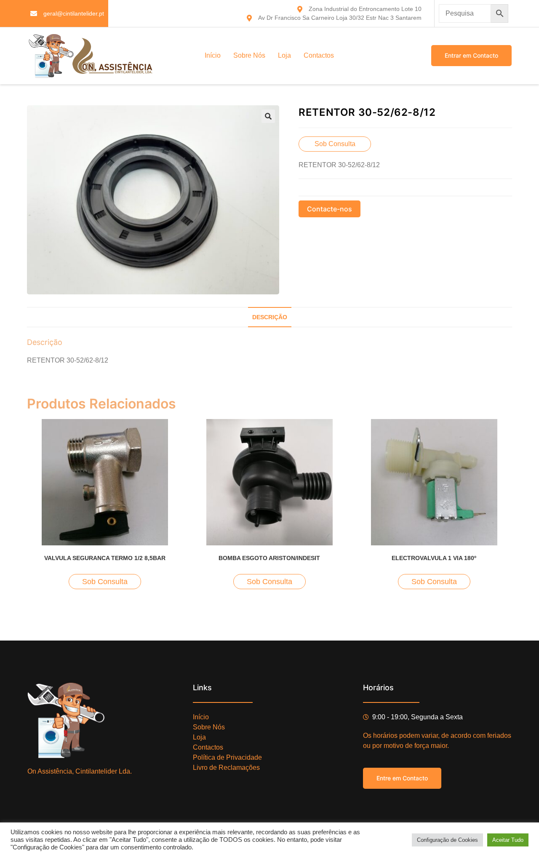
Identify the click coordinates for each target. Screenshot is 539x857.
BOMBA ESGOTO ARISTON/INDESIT (269, 558)
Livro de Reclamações (226, 767)
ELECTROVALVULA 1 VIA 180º (434, 558)
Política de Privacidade (227, 757)
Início (213, 55)
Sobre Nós (249, 55)
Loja (284, 55)
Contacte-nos (329, 209)
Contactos (319, 55)
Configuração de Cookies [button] (447, 840)
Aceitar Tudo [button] (507, 840)
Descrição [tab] (269, 317)
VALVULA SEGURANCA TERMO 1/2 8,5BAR (104, 558)
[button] (268, 116)
